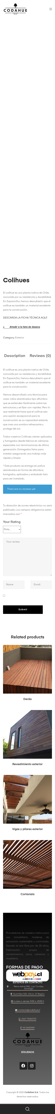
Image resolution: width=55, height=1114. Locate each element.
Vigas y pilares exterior (27, 829)
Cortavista (27, 894)
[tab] (14, 356)
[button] (27, 987)
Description (14, 356)
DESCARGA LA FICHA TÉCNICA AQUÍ (25, 318)
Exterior (19, 338)
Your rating (11, 522)
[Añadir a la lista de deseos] (48, 649)
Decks (27, 699)
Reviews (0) (40, 356)
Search (27, 1109)
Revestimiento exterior (27, 764)
